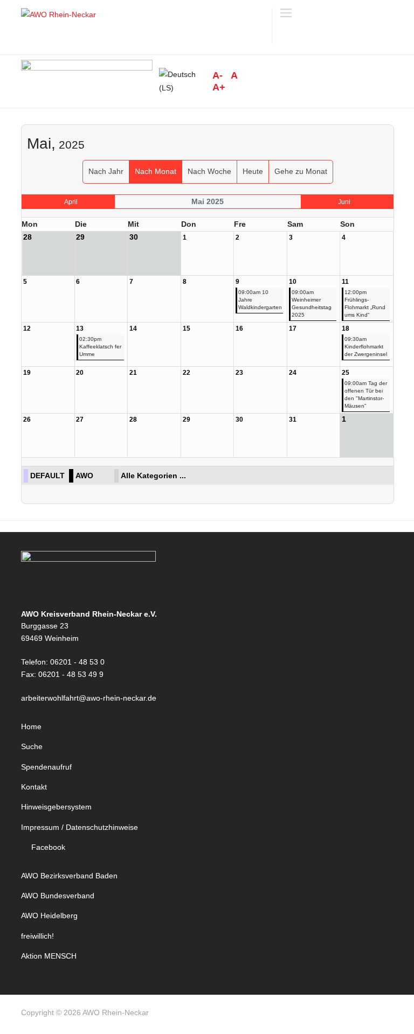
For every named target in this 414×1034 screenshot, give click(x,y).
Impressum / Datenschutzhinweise (79, 827)
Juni (344, 202)
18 (345, 328)
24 (292, 372)
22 (186, 372)
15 (186, 328)
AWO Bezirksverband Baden (69, 875)
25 (345, 372)
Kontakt (34, 787)
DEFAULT (47, 475)
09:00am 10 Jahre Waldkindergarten (260, 299)
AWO (84, 475)
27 (80, 419)
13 (80, 328)
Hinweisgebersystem (56, 806)
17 (292, 328)
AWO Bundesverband (57, 895)
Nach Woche (209, 171)
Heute (253, 171)
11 (345, 281)
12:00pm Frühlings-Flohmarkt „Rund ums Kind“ (364, 303)
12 (27, 328)
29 (186, 419)
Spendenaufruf (46, 767)
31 (292, 419)
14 (133, 328)
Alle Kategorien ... (153, 475)
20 (80, 372)
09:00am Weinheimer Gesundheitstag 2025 (312, 303)
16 (239, 328)
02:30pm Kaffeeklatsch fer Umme (100, 346)
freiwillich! (37, 936)
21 (133, 372)
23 (239, 372)
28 (133, 419)
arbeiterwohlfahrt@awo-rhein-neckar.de (88, 698)
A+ (218, 87)
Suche (32, 746)
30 (239, 419)
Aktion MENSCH (49, 956)
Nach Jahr (105, 171)
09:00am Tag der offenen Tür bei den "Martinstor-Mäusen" (365, 394)
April (71, 202)
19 (27, 372)
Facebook (48, 847)
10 (292, 281)
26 (27, 419)
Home (31, 726)
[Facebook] (388, 1014)
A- (217, 75)
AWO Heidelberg (49, 915)
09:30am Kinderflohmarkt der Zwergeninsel (365, 346)
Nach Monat (155, 171)
